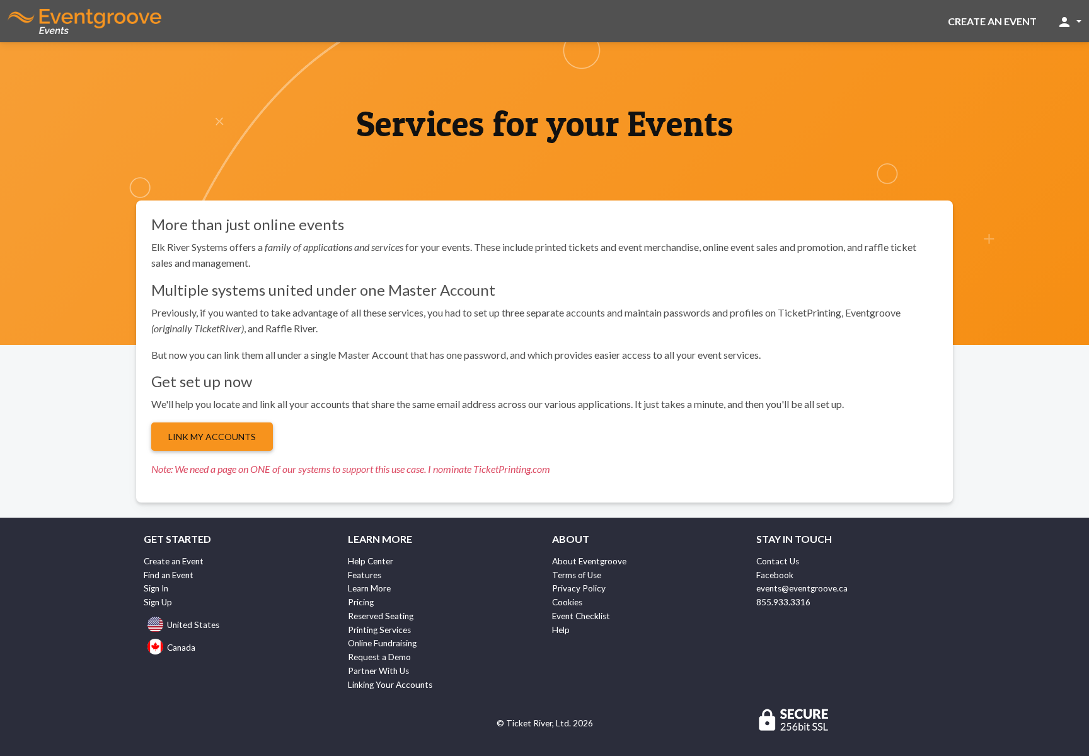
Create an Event (992, 21)
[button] (1069, 21)
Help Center (370, 561)
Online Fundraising (382, 643)
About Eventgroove (589, 561)
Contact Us (777, 561)
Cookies (567, 602)
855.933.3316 (783, 602)
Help (561, 630)
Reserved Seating (380, 616)
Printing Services (379, 630)
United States (193, 625)
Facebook (774, 575)
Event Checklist (581, 616)
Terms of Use (576, 575)
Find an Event (168, 575)
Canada (181, 648)
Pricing (361, 602)
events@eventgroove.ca (802, 588)
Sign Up (158, 602)
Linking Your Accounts (390, 685)
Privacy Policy (579, 588)
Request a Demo (379, 657)
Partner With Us (378, 671)
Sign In (156, 588)
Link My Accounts (212, 436)
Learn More (369, 588)
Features (364, 575)
